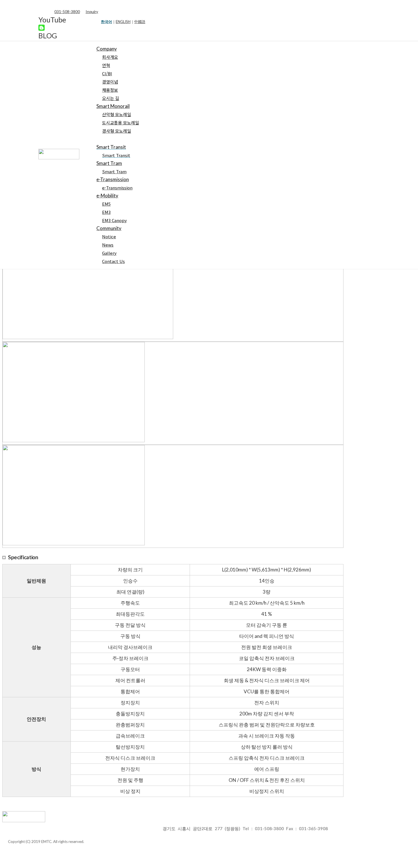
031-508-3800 (67, 11)
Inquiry (92, 11)
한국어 (106, 21)
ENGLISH (123, 21)
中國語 (139, 21)
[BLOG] (41, 27)
